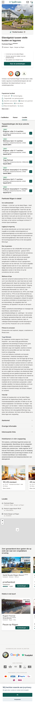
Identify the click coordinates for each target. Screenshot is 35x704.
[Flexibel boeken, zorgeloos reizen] (24, 32)
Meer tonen (5, 108)
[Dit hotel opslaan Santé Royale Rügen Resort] (3, 558)
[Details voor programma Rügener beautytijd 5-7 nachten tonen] (30, 190)
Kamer (15, 117)
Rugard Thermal (9, 617)
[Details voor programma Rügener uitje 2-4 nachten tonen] (30, 133)
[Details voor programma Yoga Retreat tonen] (30, 162)
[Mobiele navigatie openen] (3, 2)
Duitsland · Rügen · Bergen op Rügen (14, 47)
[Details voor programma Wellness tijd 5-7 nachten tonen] (30, 181)
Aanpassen (17, 699)
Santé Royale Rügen (13, 575)
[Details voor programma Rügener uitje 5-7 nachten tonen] (30, 152)
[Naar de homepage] (15, 2)
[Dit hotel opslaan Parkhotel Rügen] (31, 6)
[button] (17, 530)
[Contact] (27, 2)
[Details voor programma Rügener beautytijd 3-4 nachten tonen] (30, 171)
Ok (17, 694)
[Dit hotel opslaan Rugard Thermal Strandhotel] (3, 599)
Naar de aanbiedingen (17, 64)
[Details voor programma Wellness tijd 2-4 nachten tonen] (30, 142)
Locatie (24, 117)
